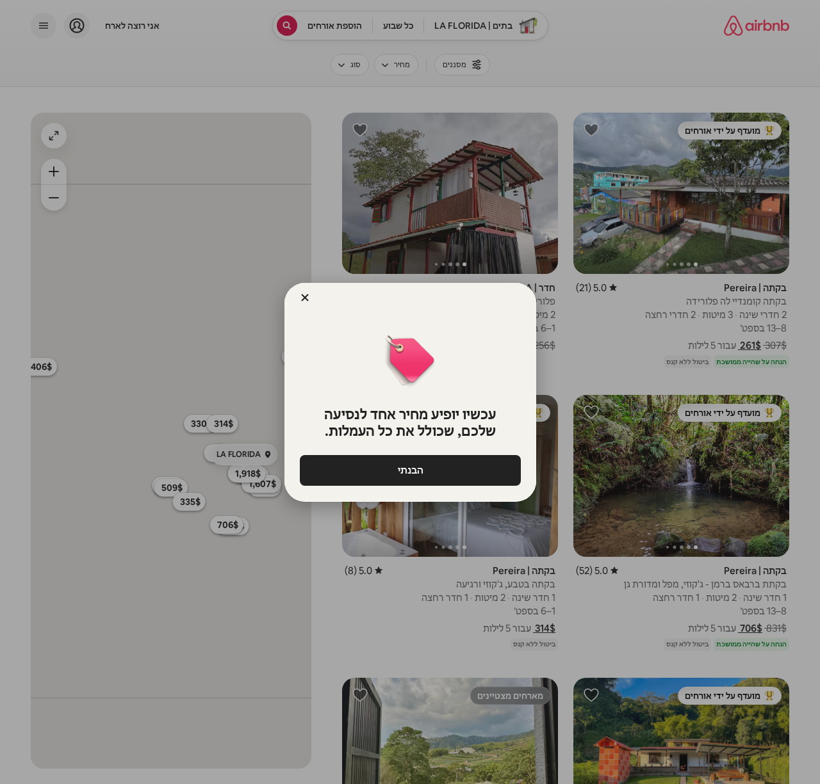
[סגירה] (305, 297)
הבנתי (410, 470)
